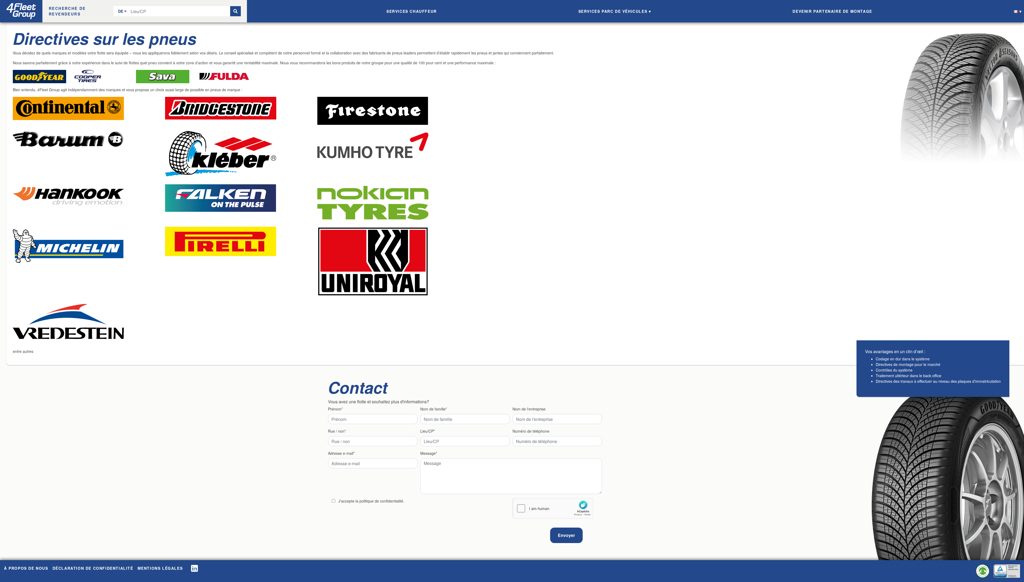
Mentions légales (160, 568)
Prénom (334, 409)
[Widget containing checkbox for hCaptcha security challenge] (553, 508)
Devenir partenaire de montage (832, 11)
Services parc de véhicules (612, 11)
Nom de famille (433, 409)
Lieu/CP (427, 431)
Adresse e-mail (340, 453)
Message (428, 453)
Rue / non (336, 431)
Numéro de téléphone (531, 431)
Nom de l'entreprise (529, 409)
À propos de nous (26, 568)
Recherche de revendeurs (67, 11)
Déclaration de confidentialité (93, 568)
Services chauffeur (411, 11)
